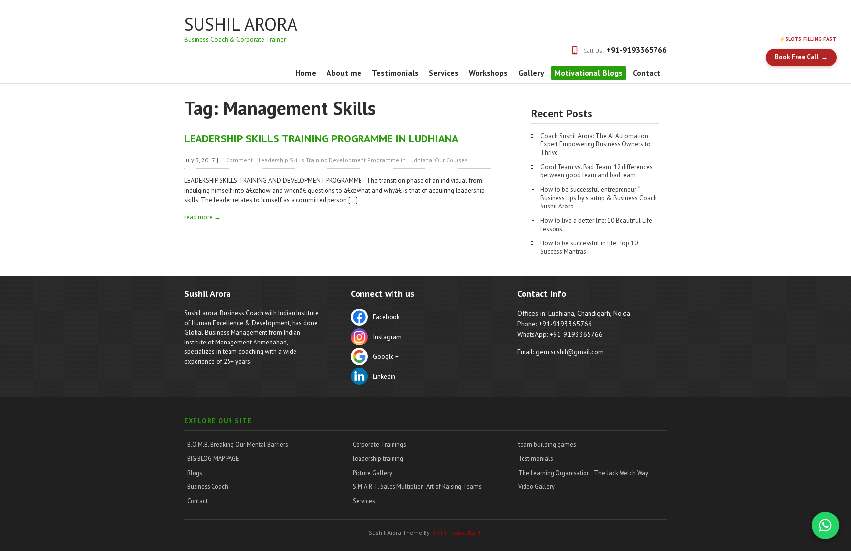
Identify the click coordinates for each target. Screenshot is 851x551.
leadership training (378, 458)
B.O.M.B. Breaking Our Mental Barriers (237, 444)
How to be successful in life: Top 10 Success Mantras (589, 247)
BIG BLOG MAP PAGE (213, 458)
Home (305, 73)
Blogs (194, 473)
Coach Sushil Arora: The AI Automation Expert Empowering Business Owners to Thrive (595, 144)
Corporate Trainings (379, 444)
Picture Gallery (372, 473)
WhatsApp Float (825, 525)
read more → (202, 217)
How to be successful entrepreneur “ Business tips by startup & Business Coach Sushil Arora (598, 197)
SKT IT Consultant (457, 532)
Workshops (488, 73)
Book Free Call (796, 57)
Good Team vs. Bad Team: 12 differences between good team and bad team (596, 171)
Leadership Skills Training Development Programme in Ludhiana (345, 160)
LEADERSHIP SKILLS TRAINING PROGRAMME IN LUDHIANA (321, 138)
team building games (547, 444)
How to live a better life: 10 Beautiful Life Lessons (596, 224)
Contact (646, 73)
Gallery (531, 73)
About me (344, 73)
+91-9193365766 (636, 50)
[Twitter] (418, 338)
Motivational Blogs (588, 73)
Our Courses (451, 160)
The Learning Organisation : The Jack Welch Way (583, 473)
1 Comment (237, 160)
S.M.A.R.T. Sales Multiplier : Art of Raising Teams (417, 486)
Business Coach (207, 486)
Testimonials (395, 73)
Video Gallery (536, 486)
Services (443, 73)
